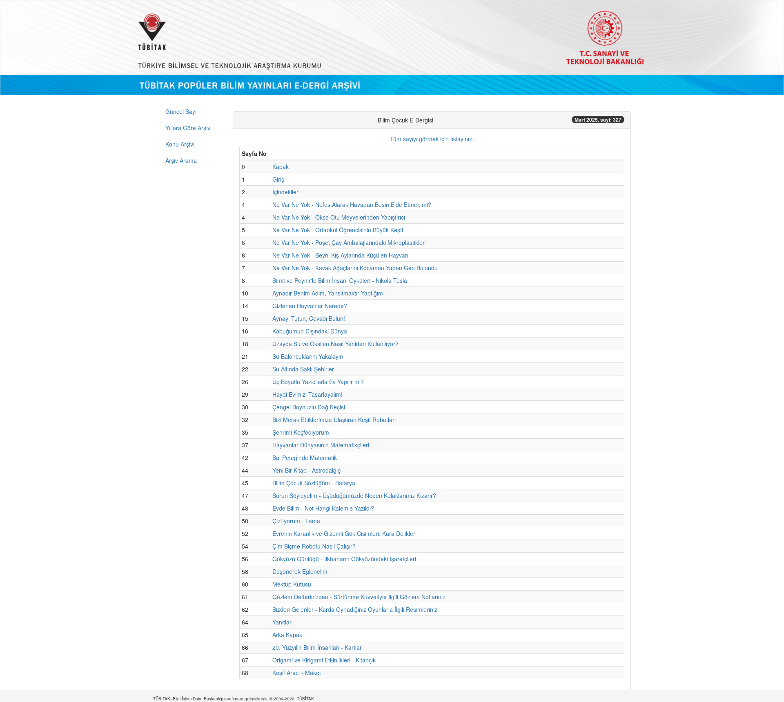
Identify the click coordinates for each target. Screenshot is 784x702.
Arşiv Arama (181, 160)
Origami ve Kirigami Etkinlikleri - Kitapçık (324, 660)
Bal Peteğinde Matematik (304, 457)
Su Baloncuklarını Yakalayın (307, 356)
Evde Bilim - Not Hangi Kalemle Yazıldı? (323, 508)
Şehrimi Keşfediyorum (300, 432)
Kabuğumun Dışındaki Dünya (309, 331)
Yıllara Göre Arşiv (187, 128)
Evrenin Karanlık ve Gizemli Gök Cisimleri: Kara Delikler (343, 533)
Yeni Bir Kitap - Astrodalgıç (306, 470)
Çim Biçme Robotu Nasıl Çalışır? (314, 546)
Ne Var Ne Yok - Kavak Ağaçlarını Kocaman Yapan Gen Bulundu (355, 268)
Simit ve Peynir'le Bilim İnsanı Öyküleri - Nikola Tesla (339, 280)
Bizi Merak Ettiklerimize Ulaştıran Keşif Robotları (334, 419)
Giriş (278, 179)
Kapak (280, 166)
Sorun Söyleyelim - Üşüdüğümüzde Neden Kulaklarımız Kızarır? (354, 495)
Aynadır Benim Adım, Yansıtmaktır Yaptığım (327, 293)
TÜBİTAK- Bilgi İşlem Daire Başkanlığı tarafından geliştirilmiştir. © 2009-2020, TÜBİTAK (233, 699)
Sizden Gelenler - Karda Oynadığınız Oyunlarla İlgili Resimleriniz (354, 609)
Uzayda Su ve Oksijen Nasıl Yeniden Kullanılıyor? (335, 344)
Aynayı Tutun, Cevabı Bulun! (308, 318)
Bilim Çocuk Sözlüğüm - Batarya (313, 483)
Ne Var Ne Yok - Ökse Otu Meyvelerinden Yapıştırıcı (338, 217)
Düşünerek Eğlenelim (299, 571)
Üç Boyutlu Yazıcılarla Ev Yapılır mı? (318, 382)
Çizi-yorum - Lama (296, 521)
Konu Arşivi (179, 144)
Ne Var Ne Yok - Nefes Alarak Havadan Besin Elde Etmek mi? (351, 204)
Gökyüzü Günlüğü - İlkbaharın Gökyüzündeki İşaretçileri (344, 559)
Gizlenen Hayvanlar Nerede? (309, 306)
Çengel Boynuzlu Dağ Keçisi (308, 407)
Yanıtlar (282, 622)
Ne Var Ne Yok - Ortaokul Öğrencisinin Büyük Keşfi (337, 230)
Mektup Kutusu (291, 584)
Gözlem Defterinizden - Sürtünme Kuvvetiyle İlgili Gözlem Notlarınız (358, 597)
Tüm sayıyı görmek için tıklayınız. (432, 139)
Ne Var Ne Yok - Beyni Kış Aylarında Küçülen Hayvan (340, 255)
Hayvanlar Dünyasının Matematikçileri (320, 445)
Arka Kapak (287, 635)
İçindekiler (285, 192)
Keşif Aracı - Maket (296, 673)
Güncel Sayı (180, 111)
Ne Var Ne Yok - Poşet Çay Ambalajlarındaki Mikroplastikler (348, 242)
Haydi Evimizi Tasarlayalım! (307, 394)
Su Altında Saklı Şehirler (303, 369)
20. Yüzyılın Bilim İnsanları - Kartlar (317, 647)
